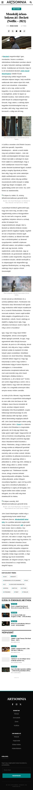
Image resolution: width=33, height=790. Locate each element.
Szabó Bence (17, 672)
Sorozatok (16, 718)
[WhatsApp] (16, 31)
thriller (25, 592)
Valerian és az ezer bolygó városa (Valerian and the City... (20, 659)
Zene (16, 721)
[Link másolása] (24, 31)
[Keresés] (29, 2)
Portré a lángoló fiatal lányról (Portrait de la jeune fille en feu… (20, 607)
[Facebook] (8, 31)
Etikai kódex (16, 744)
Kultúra (16, 725)
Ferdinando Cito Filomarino (12, 580)
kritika (6, 588)
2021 (5, 576)
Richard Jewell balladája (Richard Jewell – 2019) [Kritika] (20, 624)
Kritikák (16, 9)
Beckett (6, 56)
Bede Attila (17, 642)
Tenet (19, 424)
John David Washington (17, 584)
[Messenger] (20, 31)
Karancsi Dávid (18, 662)
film (26, 580)
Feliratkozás (16, 775)
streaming (7, 592)
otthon (24, 588)
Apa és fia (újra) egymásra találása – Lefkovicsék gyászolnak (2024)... (21, 669)
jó (4, 584)
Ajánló (14, 636)
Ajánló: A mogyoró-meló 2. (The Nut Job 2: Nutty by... (20, 649)
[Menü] (3, 2)
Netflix (15, 588)
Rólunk (16, 737)
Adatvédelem (16, 748)
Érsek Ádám (14, 26)
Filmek (16, 714)
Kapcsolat (16, 741)
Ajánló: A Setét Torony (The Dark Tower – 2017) (21, 639)
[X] (12, 31)
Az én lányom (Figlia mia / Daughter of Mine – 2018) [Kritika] (21, 615)
